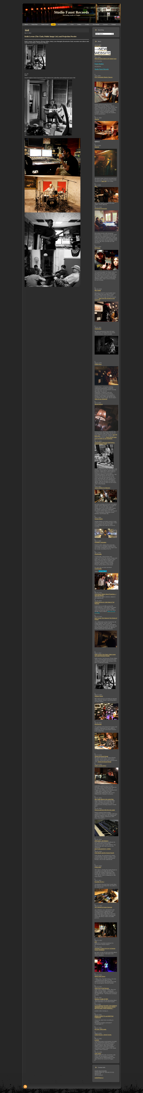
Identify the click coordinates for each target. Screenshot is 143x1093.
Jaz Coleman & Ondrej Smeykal (103, 907)
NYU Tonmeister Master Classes (104, 77)
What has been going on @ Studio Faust (105, 58)
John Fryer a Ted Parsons (102, 988)
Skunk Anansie (99, 404)
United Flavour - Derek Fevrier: (103, 1034)
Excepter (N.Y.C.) (99, 881)
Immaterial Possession (101, 208)
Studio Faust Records (71, 12)
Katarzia (97, 147)
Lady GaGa (98, 1053)
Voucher (97, 119)
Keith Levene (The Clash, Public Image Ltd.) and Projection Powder (105, 655)
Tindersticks (98, 328)
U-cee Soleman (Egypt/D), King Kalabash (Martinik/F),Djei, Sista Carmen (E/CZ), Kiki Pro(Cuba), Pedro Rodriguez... (106, 1007)
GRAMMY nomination (100, 542)
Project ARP (98, 867)
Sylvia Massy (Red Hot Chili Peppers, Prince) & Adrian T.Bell (105, 443)
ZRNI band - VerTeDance (101, 840)
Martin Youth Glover (100, 976)
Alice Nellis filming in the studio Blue (104, 799)
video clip (103, 181)
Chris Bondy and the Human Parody (104, 853)
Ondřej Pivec (98, 364)
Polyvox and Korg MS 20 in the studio (105, 810)
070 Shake (97, 248)
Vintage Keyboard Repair (101, 756)
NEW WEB (97, 46)
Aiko (96, 186)
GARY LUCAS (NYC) (100, 765)
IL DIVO (97, 1040)
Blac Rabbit (98, 290)
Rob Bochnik (98, 724)
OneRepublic (98, 554)
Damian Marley (99, 519)
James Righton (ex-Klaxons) (102, 487)
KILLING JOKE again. (100, 1029)
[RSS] (25, 1086)
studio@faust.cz (99, 1077)
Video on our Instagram (101, 399)
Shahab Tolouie (99, 696)
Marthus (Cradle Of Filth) (101, 999)
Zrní (96, 941)
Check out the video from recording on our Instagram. (106, 438)
